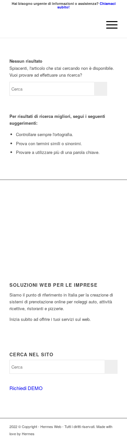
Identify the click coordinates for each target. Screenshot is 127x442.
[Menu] (109, 25)
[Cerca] (93, 25)
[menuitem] (93, 25)
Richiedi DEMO (26, 388)
